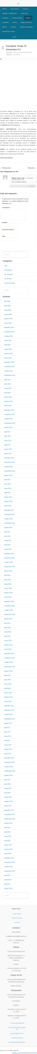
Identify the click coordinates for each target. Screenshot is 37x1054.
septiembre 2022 (9, 471)
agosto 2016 (8, 775)
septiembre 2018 (9, 666)
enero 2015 (7, 853)
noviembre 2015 (9, 814)
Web (3, 236)
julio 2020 (7, 575)
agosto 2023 (8, 427)
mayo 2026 (7, 310)
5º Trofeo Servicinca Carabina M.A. (17, 1042)
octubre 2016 (8, 766)
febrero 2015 (8, 849)
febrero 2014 (8, 888)
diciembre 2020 (9, 553)
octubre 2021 (8, 519)
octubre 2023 (8, 419)
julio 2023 (7, 432)
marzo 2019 (8, 640)
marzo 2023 (8, 449)
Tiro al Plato (16, 54)
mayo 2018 (7, 684)
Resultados (5, 22)
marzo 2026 (8, 314)
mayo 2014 (7, 879)
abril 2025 (7, 345)
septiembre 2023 (9, 423)
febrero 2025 (8, 353)
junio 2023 (7, 436)
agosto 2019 (8, 619)
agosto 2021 (8, 527)
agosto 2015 (8, 823)
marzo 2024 (8, 397)
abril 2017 (7, 740)
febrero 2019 (8, 645)
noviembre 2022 (9, 462)
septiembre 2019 (9, 614)
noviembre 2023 (9, 414)
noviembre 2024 (9, 366)
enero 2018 (7, 701)
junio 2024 (7, 384)
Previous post (5, 168)
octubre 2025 (8, 336)
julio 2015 (7, 827)
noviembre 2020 (9, 558)
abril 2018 (7, 688)
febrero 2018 (8, 697)
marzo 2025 (8, 349)
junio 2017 (7, 732)
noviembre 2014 (9, 862)
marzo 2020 (8, 588)
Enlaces (4, 27)
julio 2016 (7, 779)
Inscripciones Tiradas (8, 31)
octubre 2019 (8, 610)
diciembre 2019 (9, 601)
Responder (32, 186)
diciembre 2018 (9, 653)
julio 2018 (7, 675)
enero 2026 (7, 323)
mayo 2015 (7, 836)
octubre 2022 (8, 466)
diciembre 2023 (9, 410)
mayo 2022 (7, 488)
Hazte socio (24, 13)
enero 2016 (7, 806)
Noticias (28, 18)
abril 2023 (7, 445)
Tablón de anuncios (26, 22)
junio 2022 (7, 484)
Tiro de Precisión (9, 283)
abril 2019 (7, 636)
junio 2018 (7, 679)
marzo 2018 (8, 693)
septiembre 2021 (9, 523)
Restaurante (8, 270)
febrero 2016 (8, 801)
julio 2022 (7, 479)
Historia (4, 9)
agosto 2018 (8, 671)
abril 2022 (7, 492)
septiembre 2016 (9, 771)
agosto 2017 (8, 723)
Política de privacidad (26, 27)
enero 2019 (7, 649)
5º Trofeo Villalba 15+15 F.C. (17, 1033)
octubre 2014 (8, 866)
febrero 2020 (8, 592)
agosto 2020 (8, 571)
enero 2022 (7, 506)
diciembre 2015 (9, 810)
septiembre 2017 (9, 719)
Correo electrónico (8, 229)
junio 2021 (7, 536)
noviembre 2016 (9, 762)
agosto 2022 (8, 475)
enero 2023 (7, 453)
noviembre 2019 (9, 606)
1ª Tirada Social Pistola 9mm (17, 1023)
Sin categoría (8, 274)
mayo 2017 (7, 736)
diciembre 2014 (9, 858)
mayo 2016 (7, 788)
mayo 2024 (7, 388)
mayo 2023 (7, 440)
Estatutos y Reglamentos (9, 13)
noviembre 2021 (9, 514)
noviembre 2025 (9, 332)
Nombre (5, 222)
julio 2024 (7, 379)
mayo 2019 (7, 632)
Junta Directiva (14, 9)
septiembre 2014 (9, 871)
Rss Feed (17, 922)
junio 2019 (7, 627)
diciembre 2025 (9, 327)
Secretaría (5, 18)
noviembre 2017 (9, 710)
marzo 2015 (8, 845)
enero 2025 (7, 358)
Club (5, 265)
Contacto (13, 27)
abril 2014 (7, 884)
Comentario (6, 207)
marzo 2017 (8, 745)
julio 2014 (7, 875)
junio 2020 (7, 579)
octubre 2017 (8, 714)
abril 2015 (7, 840)
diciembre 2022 (9, 458)
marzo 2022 (8, 497)
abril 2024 (7, 392)
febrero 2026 (8, 318)
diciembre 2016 (9, 758)
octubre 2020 (8, 562)
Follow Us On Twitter (17, 918)
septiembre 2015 (9, 819)
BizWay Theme (17, 1053)
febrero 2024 (8, 401)
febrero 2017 (8, 749)
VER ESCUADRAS (6, 158)
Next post (32, 168)
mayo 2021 (7, 540)
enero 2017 (7, 753)
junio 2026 (7, 305)
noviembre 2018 (9, 658)
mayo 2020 (7, 584)
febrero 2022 (8, 501)
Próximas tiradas (17, 18)
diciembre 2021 (9, 510)
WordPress (33, 1053)
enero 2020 (7, 597)
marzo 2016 (8, 797)
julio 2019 (7, 623)
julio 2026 (7, 301)
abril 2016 (7, 792)
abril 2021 (7, 545)
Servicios (25, 9)
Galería (14, 22)
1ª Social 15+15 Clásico (17, 1038)
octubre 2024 (8, 371)
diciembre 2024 (9, 362)
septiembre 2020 (9, 566)
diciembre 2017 (9, 706)
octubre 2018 (8, 662)
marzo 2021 (8, 549)
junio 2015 (7, 832)
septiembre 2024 (9, 375)
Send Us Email (17, 913)
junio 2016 (7, 784)
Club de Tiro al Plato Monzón (23, 52)
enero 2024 (7, 405)
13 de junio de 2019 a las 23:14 (22, 178)
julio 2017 (7, 727)
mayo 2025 (7, 340)
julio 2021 (7, 532)
